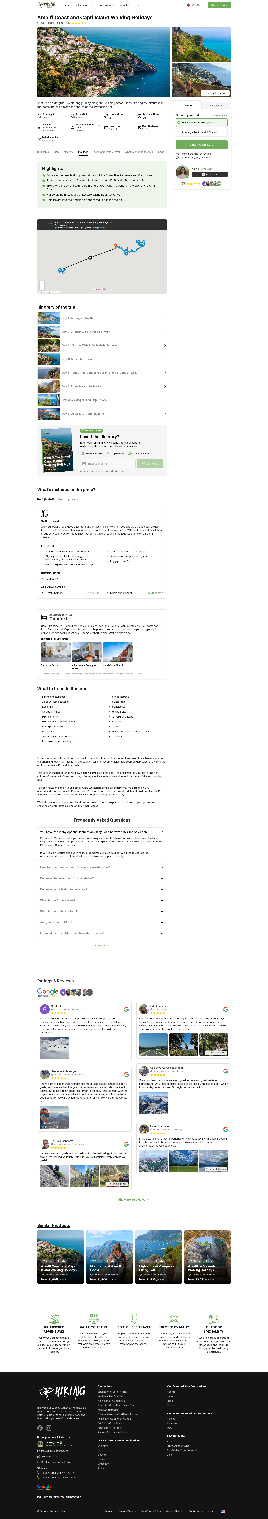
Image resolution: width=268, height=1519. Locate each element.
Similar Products (53, 1225)
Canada (171, 1418)
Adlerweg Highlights (108, 1409)
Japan (170, 1396)
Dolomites (103, 1445)
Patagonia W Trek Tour (110, 1427)
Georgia (171, 1391)
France (101, 1459)
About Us (171, 1441)
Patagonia (172, 1423)
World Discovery (70, 1496)
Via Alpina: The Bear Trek (111, 1396)
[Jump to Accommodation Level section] (99, 126)
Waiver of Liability (175, 1511)
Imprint (211, 1511)
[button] (77, 23)
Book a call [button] (212, 174)
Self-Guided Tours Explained (182, 1450)
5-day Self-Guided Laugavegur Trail (116, 1405)
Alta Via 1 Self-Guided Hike (111, 1400)
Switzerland (104, 1463)
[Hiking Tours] (62, 1393)
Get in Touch (219, 5)
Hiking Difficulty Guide (178, 1445)
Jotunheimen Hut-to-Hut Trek (113, 1391)
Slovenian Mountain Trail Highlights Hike (118, 1414)
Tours (65, 5)
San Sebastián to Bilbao (110, 1423)
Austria (101, 1468)
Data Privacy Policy (151, 1511)
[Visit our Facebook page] (40, 1428)
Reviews (109, 1511)
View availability (200, 144)
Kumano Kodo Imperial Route (112, 1432)
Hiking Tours (60, 1511)
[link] (62, 1456)
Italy (100, 1450)
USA (169, 1427)
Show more (102, 945)
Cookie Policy (196, 1511)
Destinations (81, 5)
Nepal (170, 1400)
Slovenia (102, 1454)
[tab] (187, 104)
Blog (138, 5)
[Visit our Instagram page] (48, 1428)
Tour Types (104, 5)
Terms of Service (127, 1511)
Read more (45, 1101)
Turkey (170, 1405)
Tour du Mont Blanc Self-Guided (114, 1418)
